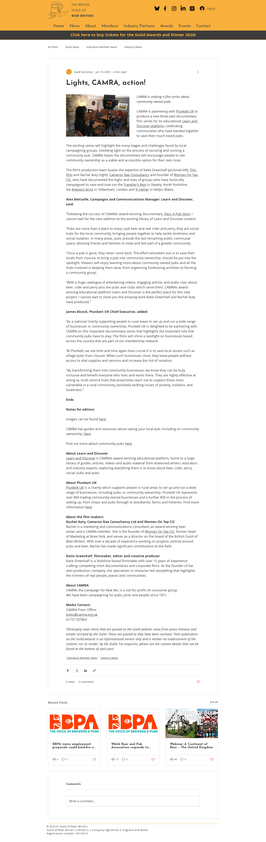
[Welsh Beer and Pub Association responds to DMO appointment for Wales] (133, 723)
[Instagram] (174, 8)
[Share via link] (94, 670)
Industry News (133, 47)
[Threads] (192, 8)
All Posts (53, 47)
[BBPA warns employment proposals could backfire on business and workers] (74, 723)
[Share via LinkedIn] (85, 670)
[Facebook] (165, 8)
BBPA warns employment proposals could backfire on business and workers (74, 746)
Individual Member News (101, 47)
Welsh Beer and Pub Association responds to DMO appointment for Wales (130, 746)
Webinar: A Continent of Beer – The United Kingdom (191, 746)
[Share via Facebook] (67, 670)
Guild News (72, 47)
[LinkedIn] (183, 8)
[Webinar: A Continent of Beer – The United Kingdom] (192, 723)
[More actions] (198, 72)
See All (214, 702)
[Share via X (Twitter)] (76, 670)
